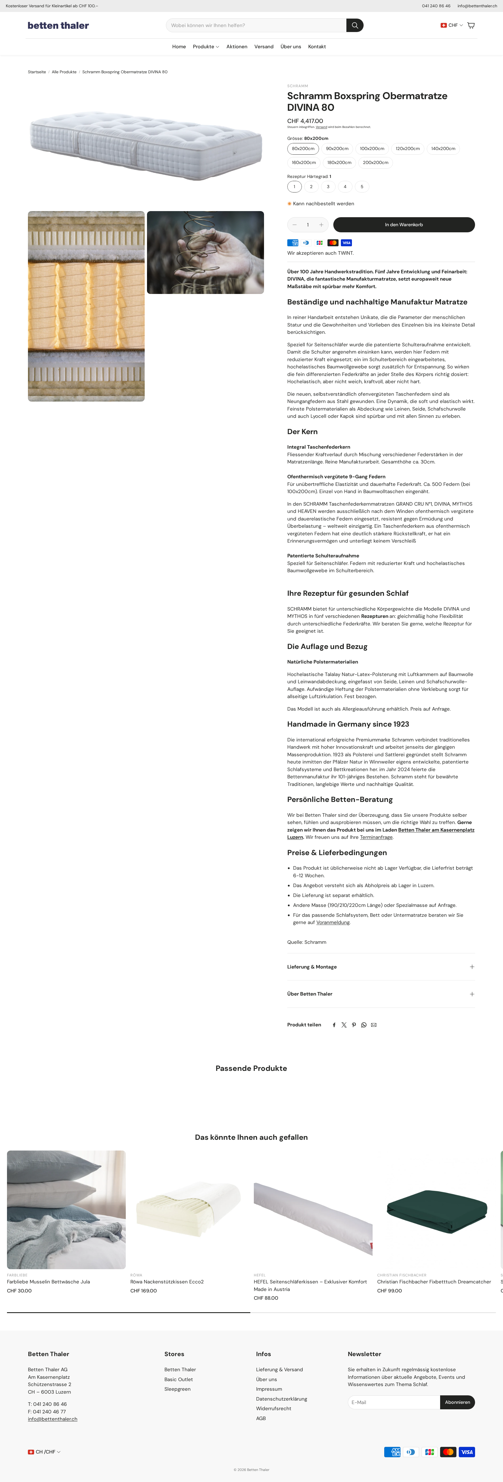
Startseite (37, 71)
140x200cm (443, 148)
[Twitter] (344, 1025)
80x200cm (303, 148)
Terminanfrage (376, 837)
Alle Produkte (64, 71)
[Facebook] (334, 1025)
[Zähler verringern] (294, 225)
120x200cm (408, 148)
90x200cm (337, 148)
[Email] (373, 1025)
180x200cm (339, 162)
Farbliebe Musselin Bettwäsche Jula (48, 1281)
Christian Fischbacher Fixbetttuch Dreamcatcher (434, 1281)
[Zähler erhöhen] (321, 225)
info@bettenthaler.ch (477, 5)
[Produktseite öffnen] (66, 1210)
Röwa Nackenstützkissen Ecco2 (167, 1281)
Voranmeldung (333, 922)
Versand (321, 127)
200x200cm (375, 162)
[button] (265, 25)
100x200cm (372, 148)
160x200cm (304, 162)
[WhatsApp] (363, 1025)
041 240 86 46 (436, 5)
